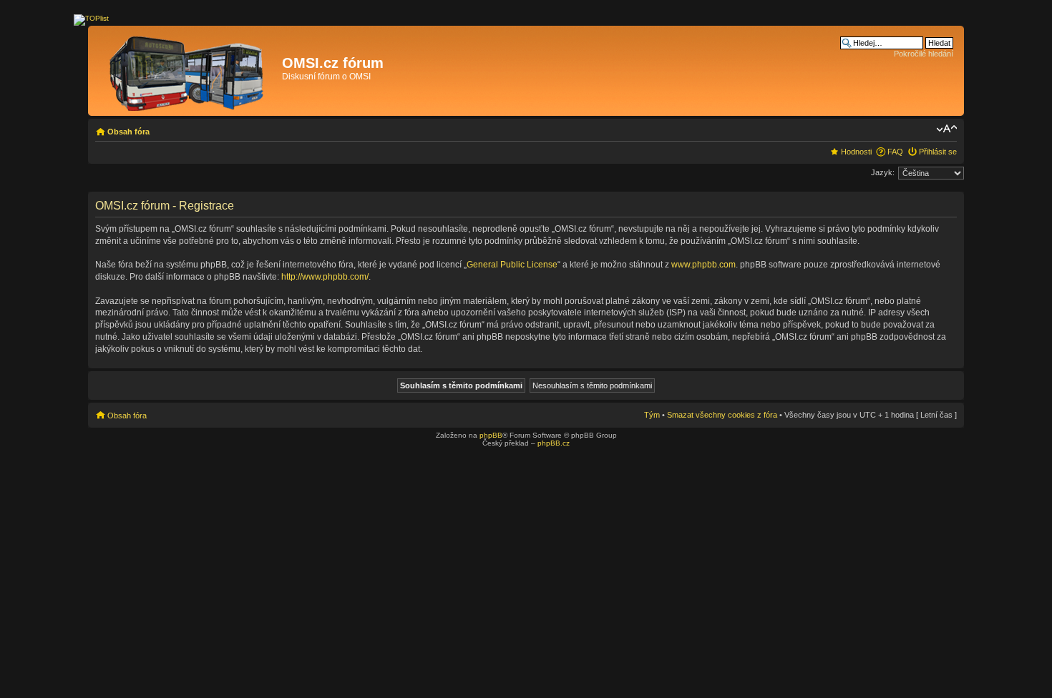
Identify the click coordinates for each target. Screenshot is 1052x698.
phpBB (490, 435)
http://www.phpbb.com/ (325, 277)
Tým (652, 415)
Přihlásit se (938, 151)
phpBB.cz (553, 443)
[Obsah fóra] (187, 70)
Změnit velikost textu (946, 128)
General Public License (512, 265)
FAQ (895, 151)
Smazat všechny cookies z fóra (722, 415)
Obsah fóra (128, 131)
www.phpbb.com (703, 265)
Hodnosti (856, 151)
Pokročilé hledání (923, 53)
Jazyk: (883, 172)
